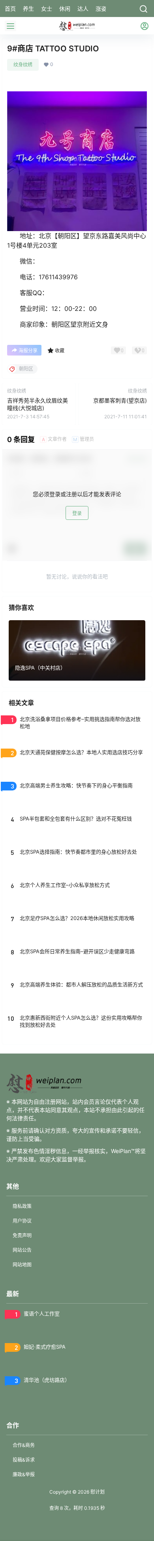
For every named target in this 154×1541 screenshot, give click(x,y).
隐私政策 (22, 1206)
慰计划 (97, 1492)
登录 (77, 513)
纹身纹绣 (22, 65)
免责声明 (22, 1235)
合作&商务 (24, 1445)
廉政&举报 (24, 1474)
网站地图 (22, 1265)
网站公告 (22, 1250)
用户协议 (22, 1221)
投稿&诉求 (24, 1460)
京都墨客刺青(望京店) (120, 400)
